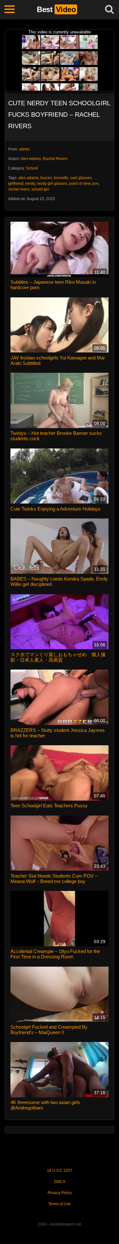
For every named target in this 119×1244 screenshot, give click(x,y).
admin (24, 149)
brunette (61, 178)
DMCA (59, 1181)
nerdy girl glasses (52, 183)
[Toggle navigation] (9, 9)
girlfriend (15, 183)
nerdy (30, 183)
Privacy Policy (60, 1193)
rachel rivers (19, 189)
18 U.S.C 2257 (59, 1170)
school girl (40, 189)
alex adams (28, 178)
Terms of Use (59, 1204)
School (32, 168)
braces (46, 178)
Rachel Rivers (55, 158)
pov (95, 183)
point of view (79, 183)
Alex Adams (31, 158)
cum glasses (81, 178)
